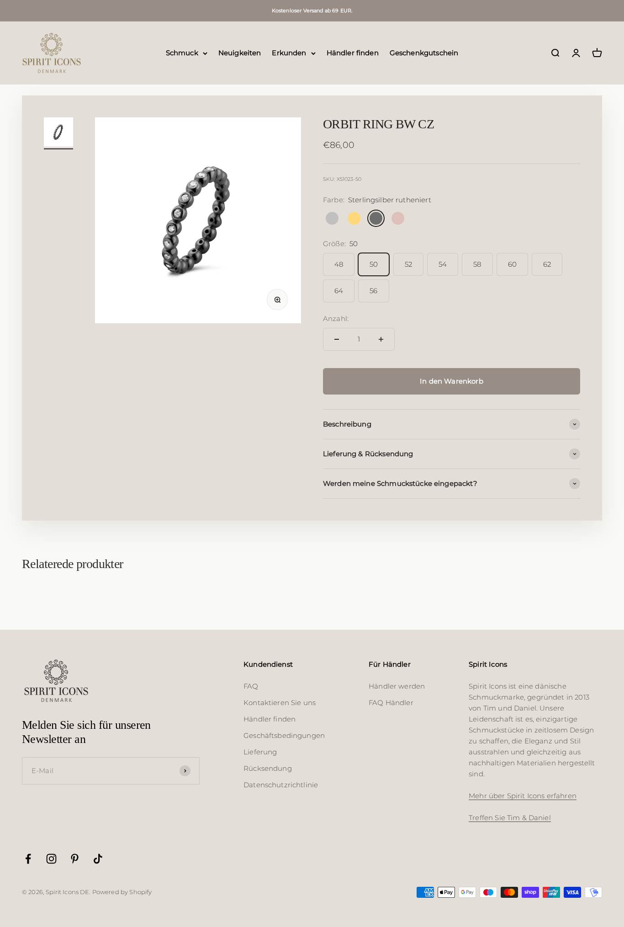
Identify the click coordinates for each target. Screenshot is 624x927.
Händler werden (397, 686)
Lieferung (260, 752)
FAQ (250, 686)
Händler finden (353, 52)
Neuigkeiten (239, 52)
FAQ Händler (391, 702)
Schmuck (182, 52)
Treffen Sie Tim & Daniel (510, 817)
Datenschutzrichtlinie (280, 784)
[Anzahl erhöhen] (381, 339)
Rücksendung (267, 768)
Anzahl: (336, 318)
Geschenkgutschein (424, 52)
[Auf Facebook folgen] (28, 859)
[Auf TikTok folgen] (98, 859)
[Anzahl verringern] (336, 339)
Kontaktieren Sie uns (279, 702)
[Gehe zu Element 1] (58, 133)
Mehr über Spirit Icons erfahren (522, 795)
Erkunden (289, 52)
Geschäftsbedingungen (284, 735)
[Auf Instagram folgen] (51, 859)
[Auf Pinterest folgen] (75, 859)
